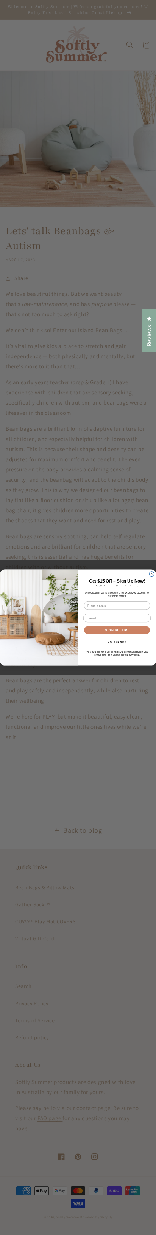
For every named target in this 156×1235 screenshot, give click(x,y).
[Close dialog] (151, 574)
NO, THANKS (117, 642)
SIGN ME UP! (117, 630)
